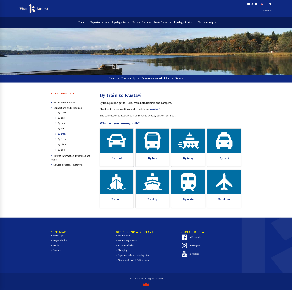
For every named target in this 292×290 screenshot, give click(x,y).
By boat (61, 123)
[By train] (188, 182)
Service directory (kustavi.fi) (68, 164)
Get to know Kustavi (64, 102)
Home (112, 78)
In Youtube (194, 253)
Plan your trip (128, 78)
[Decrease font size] (248, 4)
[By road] (117, 141)
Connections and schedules (155, 78)
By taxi (61, 149)
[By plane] (224, 182)
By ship (61, 128)
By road (61, 112)
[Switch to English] (262, 4)
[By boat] (117, 182)
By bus (61, 117)
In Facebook (195, 237)
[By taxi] (224, 141)
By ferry (61, 139)
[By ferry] (188, 141)
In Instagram (195, 245)
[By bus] (152, 141)
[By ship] (152, 182)
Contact (267, 10)
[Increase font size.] (256, 4)
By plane (61, 144)
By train (61, 133)
